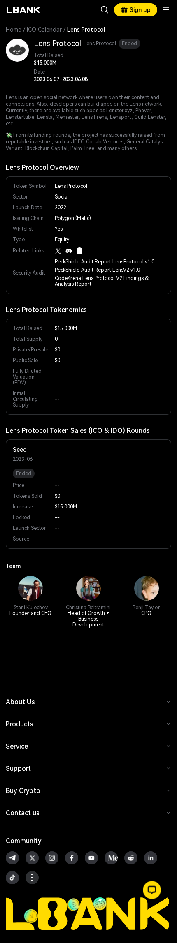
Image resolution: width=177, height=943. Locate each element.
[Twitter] (58, 250)
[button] (152, 890)
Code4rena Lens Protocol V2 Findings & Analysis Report (102, 281)
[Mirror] (79, 250)
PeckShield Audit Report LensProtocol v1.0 (104, 262)
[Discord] (68, 250)
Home (13, 29)
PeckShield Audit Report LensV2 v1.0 (97, 270)
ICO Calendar (44, 29)
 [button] (104, 9)
